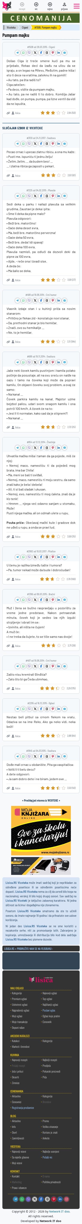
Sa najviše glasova (20, 1157)
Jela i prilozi (17, 1071)
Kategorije (17, 993)
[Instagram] (66, 1199)
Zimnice (16, 1083)
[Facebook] (41, 1199)
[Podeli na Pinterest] (52, 52)
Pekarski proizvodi (51, 1071)
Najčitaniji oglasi (50, 1004)
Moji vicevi (17, 1163)
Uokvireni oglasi (19, 1004)
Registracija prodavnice (23, 1107)
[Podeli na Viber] (29, 52)
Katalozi (16, 1041)
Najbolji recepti (50, 1060)
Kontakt (16, 1176)
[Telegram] (15, 1199)
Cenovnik (47, 1022)
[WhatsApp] (22, 1199)
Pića (45, 1077)
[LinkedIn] (60, 1199)
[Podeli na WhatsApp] (23, 52)
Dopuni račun (18, 1027)
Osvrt (14, 1132)
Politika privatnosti (52, 1182)
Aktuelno (16, 1096)
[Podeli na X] (35, 52)
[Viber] (28, 1199)
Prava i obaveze (19, 1188)
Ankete (46, 1138)
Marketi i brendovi (20, 1046)
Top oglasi (47, 999)
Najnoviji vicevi (19, 1151)
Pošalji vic (47, 1157)
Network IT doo (59, 1211)
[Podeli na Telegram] (17, 52)
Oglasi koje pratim (51, 1016)
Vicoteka (11, 27)
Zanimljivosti (18, 1138)
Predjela (47, 1065)
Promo (46, 1121)
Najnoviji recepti (19, 1060)
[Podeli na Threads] (47, 52)
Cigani (25, 27)
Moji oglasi (17, 1016)
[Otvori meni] (77, 6)
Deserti (15, 1077)
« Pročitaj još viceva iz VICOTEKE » (41, 800)
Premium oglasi (19, 999)
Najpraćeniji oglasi (20, 1010)
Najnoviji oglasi (50, 993)
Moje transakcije (20, 1022)
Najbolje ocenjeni (51, 1151)
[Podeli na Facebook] (41, 52)
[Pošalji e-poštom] (64, 52)
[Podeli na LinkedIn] (58, 52)
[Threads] (47, 1199)
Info (14, 1126)
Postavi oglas (49, 1010)
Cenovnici (16, 1102)
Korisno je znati (50, 1132)
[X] (34, 1199)
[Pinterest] (53, 1199)
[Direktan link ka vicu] (8, 113)
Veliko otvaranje (50, 1126)
